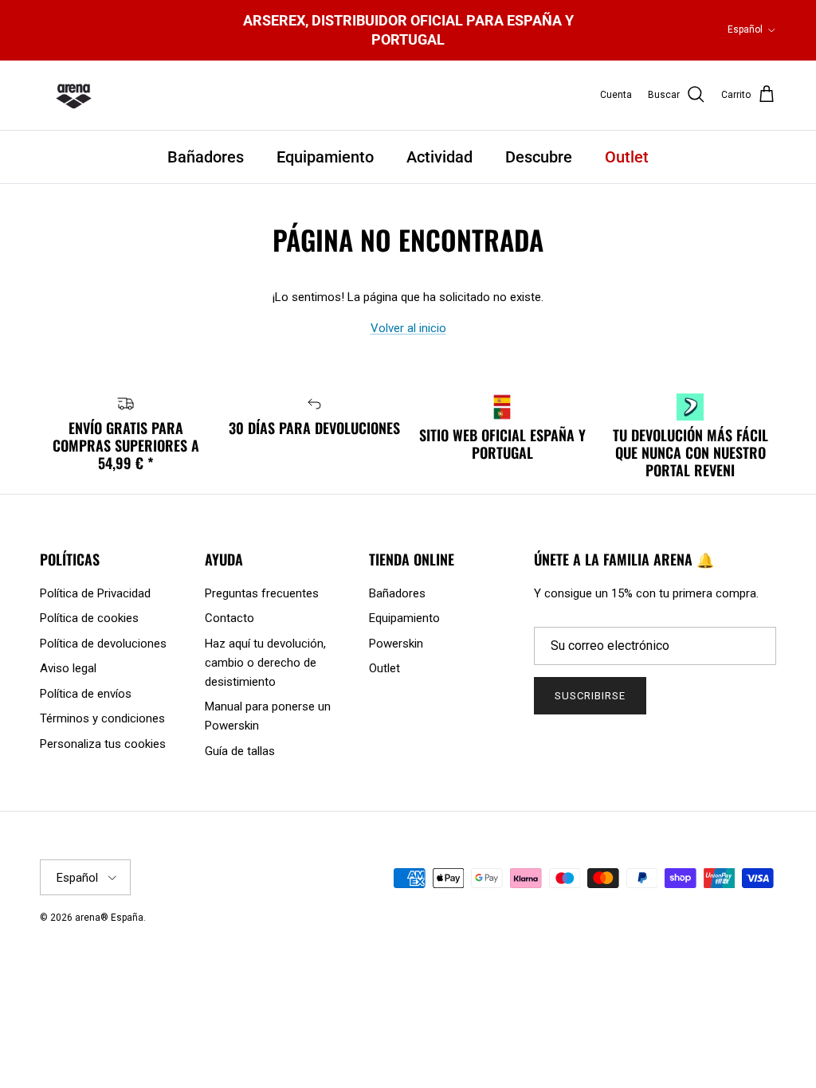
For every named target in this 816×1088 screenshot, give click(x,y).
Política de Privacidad (95, 593)
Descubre (538, 156)
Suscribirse (590, 696)
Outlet (627, 156)
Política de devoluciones (103, 643)
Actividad (439, 156)
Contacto (229, 618)
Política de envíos (85, 694)
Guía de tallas (240, 751)
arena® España (109, 917)
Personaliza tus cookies (103, 744)
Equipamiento (325, 156)
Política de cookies (89, 618)
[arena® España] (74, 95)
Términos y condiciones (102, 718)
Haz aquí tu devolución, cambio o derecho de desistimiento (265, 662)
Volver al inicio (408, 328)
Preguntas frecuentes (262, 593)
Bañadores (205, 156)
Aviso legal (68, 668)
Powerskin (396, 643)
